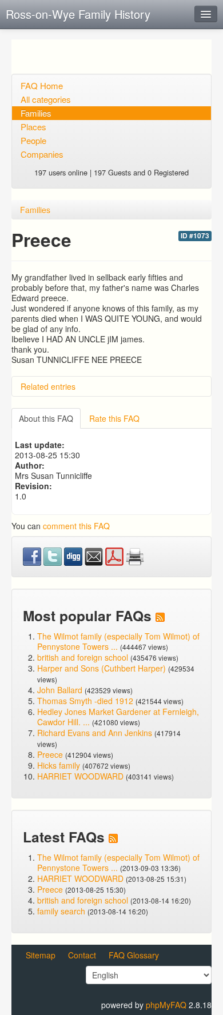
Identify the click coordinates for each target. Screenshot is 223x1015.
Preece (50, 754)
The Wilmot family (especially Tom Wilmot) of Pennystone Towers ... (118, 641)
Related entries (48, 386)
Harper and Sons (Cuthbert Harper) (101, 668)
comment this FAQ (76, 526)
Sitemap (40, 955)
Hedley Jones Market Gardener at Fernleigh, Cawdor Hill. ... (118, 717)
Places (33, 127)
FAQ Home (42, 85)
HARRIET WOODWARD (80, 776)
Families (36, 113)
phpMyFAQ (166, 1004)
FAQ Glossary (134, 955)
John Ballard (59, 690)
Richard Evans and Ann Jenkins (94, 732)
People (33, 140)
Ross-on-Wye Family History (78, 14)
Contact (82, 955)
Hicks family (59, 765)
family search (62, 911)
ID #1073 (195, 236)
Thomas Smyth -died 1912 (85, 700)
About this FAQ (46, 418)
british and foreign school (82, 657)
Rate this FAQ (114, 418)
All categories (46, 99)
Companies (42, 154)
